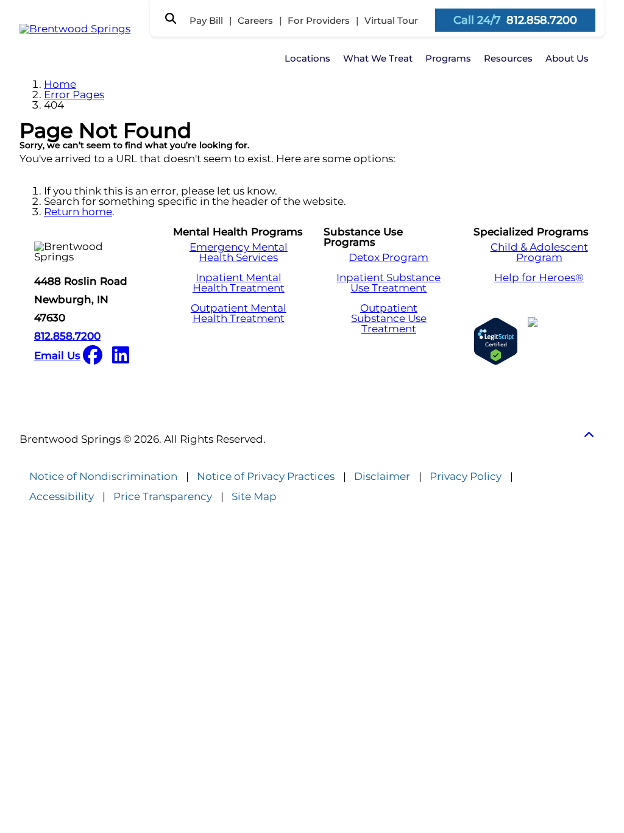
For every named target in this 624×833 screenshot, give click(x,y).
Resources (508, 58)
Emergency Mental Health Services (239, 252)
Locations (307, 58)
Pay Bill (206, 20)
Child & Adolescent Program (539, 252)
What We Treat (378, 58)
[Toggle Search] (170, 18)
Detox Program (388, 257)
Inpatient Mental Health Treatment (239, 283)
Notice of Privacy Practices (266, 476)
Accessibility (61, 497)
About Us (567, 58)
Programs (448, 58)
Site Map (254, 497)
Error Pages (74, 94)
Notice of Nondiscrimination (103, 476)
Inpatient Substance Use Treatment (388, 283)
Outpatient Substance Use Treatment (389, 318)
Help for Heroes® (539, 278)
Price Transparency (162, 497)
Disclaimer (382, 476)
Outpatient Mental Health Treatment (238, 313)
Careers (255, 20)
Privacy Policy (466, 476)
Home (60, 84)
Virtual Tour (391, 20)
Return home (78, 212)
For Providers (319, 20)
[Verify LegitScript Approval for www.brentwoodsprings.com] (495, 341)
